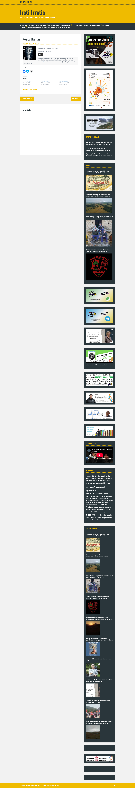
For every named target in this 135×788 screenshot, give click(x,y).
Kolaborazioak (53, 25)
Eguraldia (91, 490)
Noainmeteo (96, 512)
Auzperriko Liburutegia (102, 480)
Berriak (31, 25)
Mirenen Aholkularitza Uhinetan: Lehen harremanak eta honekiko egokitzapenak (99, 681)
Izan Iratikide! (77, 25)
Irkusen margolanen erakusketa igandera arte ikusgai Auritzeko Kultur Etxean (99, 639)
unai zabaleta (91, 518)
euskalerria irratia (102, 494)
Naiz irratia (106, 509)
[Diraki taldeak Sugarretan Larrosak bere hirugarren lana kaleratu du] (99, 233)
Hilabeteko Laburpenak (92, 25)
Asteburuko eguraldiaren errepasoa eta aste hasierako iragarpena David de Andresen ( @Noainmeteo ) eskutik (99, 722)
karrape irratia (91, 505)
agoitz (95, 475)
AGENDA (23, 27)
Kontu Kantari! (27, 81)
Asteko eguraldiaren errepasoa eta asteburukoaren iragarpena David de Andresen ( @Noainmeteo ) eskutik (98, 618)
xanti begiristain (104, 517)
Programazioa (66, 25)
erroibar (105, 491)
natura (88, 512)
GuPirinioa (97, 496)
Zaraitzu (100, 520)
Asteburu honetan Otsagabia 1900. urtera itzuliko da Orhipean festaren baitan (98, 172)
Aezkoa (88, 476)
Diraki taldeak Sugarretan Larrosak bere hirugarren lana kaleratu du (99, 217)
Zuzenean (105, 25)
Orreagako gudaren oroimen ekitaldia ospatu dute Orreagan (98, 701)
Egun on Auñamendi (98, 485)
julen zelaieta (94, 502)
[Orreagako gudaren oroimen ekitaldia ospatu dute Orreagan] (93, 711)
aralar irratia (104, 476)
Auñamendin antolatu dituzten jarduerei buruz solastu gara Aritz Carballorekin (99, 143)
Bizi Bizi (26, 89)
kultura (104, 505)
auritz (88, 478)
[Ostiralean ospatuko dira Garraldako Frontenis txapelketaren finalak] (99, 266)
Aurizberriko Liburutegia (104, 478)
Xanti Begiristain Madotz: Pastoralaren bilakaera (99, 660)
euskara (90, 496)
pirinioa (90, 514)
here (44, 62)
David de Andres (94, 483)
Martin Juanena (105, 507)
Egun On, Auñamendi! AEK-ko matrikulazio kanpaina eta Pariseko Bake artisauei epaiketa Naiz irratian (98, 149)
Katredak (75, 99)
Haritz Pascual (94, 498)
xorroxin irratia (91, 520)
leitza (108, 505)
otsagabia (105, 512)
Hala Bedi (104, 496)
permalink (34, 89)
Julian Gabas (103, 502)
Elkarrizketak (41, 25)
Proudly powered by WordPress (30, 785)
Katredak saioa (27, 99)
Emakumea (99, 491)
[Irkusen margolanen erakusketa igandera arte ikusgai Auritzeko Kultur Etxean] (93, 649)
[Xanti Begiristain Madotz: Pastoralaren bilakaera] (93, 669)
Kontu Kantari (45, 81)
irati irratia (104, 500)
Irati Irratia (32, 12)
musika (99, 509)
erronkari (90, 493)
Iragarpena (96, 501)
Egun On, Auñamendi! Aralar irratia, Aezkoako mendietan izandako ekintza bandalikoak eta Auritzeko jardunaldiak (99, 155)
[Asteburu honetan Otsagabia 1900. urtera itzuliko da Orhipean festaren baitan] (99, 183)
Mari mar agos (92, 507)
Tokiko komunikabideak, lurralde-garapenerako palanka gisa (48, 27)
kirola (98, 505)
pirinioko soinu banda (104, 515)
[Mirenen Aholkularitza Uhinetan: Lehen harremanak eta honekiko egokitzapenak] (93, 690)
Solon (49, 785)
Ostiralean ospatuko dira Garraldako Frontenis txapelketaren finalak (98, 250)
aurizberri (93, 478)
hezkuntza (102, 498)
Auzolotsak (90, 480)
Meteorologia (91, 509)
